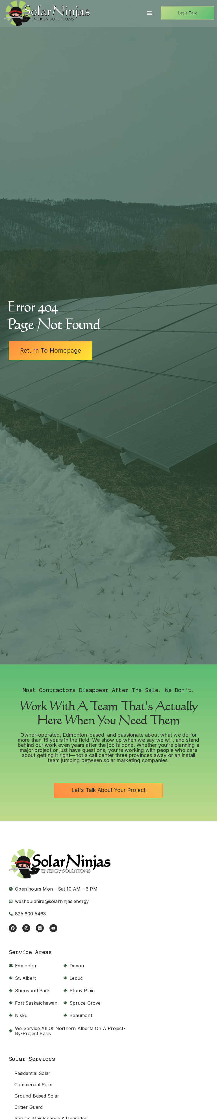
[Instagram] (26, 928)
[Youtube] (53, 928)
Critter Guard (28, 1107)
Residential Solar (32, 1073)
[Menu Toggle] (150, 13)
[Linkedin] (40, 928)
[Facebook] (13, 928)
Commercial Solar (33, 1084)
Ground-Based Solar (36, 1096)
